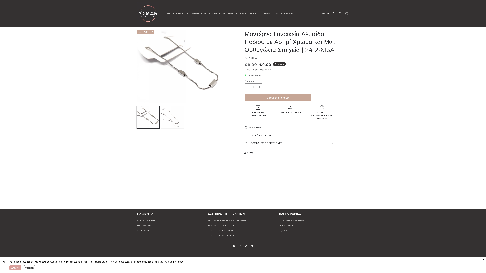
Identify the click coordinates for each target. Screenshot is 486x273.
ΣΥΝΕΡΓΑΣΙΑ (143, 230)
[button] (196, 13)
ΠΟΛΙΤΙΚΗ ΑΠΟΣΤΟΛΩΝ (221, 230)
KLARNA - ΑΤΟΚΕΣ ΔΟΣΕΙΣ (222, 225)
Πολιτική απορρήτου (174, 261)
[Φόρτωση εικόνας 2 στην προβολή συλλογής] (172, 117)
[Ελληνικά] (324, 13)
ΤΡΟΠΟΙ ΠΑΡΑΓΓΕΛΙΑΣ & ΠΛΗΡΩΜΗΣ (228, 220)
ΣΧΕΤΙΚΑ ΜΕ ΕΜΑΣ (147, 220)
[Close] (483, 259)
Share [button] (250, 152)
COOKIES (284, 230)
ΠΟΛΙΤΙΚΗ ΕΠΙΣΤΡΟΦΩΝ (221, 235)
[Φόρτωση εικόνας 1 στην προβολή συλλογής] (148, 117)
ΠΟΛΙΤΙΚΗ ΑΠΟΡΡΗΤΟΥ (291, 220)
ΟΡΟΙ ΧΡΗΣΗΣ (287, 225)
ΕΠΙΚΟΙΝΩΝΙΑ (144, 225)
